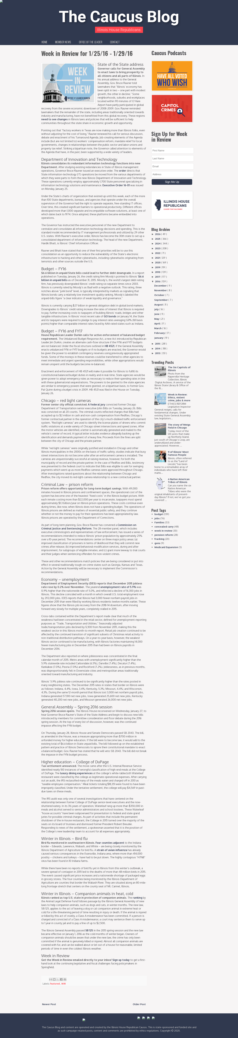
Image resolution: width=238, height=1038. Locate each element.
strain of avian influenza (112, 850)
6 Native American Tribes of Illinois (179, 481)
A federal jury (96, 404)
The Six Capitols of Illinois (179, 369)
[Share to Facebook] (61, 979)
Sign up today (121, 960)
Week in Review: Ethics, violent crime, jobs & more (179, 397)
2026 (158, 234)
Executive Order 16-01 (116, 185)
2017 (158, 276)
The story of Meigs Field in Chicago (179, 426)
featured (55, 983)
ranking (137, 897)
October (159, 295)
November (160, 290)
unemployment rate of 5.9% (118, 587)
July (156, 309)
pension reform (163, 534)
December (160, 285)
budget (158, 514)
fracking (159, 538)
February (159, 332)
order (122, 170)
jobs (157, 518)
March (158, 328)
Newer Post (49, 1004)
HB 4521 (109, 346)
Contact (115, 42)
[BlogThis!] (54, 979)
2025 (158, 238)
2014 (158, 348)
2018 (158, 272)
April (157, 323)
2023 (158, 248)
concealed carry (164, 526)
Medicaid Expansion (166, 547)
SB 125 (89, 930)
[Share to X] (57, 979)
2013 (158, 353)
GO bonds (110, 316)
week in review (163, 530)
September (161, 299)
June (157, 314)
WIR (63, 983)
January (159, 337)
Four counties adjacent (110, 842)
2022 (158, 253)
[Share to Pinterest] (65, 979)
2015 (158, 343)
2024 (158, 243)
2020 (158, 262)
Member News (63, 42)
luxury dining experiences (76, 773)
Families (159, 522)
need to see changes (54, 119)
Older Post (139, 1004)
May (157, 318)
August (159, 304)
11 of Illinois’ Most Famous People (178, 453)
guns (157, 543)
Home (44, 42)
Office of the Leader (90, 42)
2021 (157, 257)
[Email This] (50, 979)
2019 (158, 267)
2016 (158, 281)
